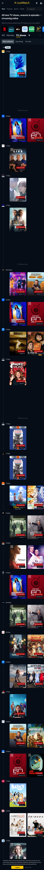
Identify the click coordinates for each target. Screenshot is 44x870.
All (3, 35)
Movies (10, 35)
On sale (28, 41)
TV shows (21, 35)
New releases (8, 41)
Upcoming (19, 41)
